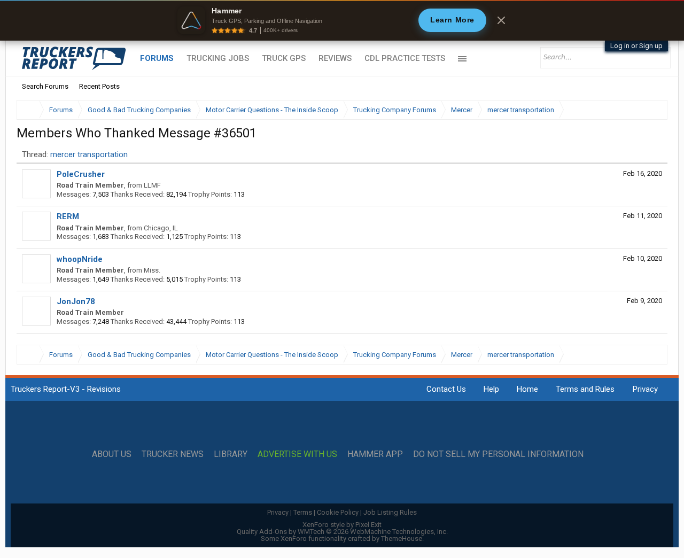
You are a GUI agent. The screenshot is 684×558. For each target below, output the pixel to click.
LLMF (152, 185)
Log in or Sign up (636, 46)
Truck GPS (284, 58)
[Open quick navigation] (652, 109)
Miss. (152, 270)
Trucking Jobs (217, 58)
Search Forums (45, 86)
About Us (111, 454)
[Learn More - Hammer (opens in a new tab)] (342, 20)
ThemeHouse (401, 538)
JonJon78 (76, 301)
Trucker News (173, 454)
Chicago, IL (161, 228)
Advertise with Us (297, 454)
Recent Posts (99, 86)
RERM (68, 216)
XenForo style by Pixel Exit (342, 525)
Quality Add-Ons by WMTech (342, 532)
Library (230, 454)
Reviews (335, 58)
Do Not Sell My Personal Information (498, 454)
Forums (157, 58)
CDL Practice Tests (404, 58)
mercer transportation (89, 154)
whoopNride (80, 259)
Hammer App (375, 454)
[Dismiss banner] (501, 20)
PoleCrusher (81, 174)
